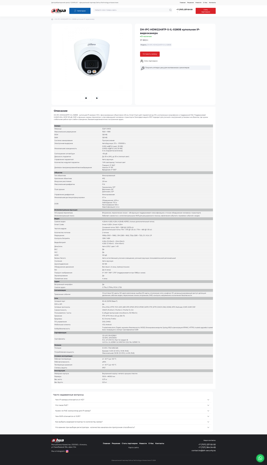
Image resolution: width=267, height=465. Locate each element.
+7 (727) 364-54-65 (207, 447)
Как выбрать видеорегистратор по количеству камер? (79, 422)
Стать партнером (205, 11)
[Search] (170, 10)
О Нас (205, 2)
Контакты (212, 2)
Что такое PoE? (61, 405)
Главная (183, 2)
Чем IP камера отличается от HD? (69, 400)
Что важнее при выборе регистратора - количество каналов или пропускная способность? (95, 427)
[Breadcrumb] (52, 19)
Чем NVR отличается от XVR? (67, 416)
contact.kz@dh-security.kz (204, 450)
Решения (190, 2)
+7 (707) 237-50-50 (207, 444)
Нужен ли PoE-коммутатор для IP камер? (73, 411)
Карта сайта (133, 448)
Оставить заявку (150, 54)
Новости (198, 2)
